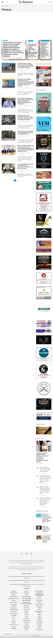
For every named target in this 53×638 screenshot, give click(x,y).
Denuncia (11, 5)
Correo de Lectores (45, 40)
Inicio (3, 5)
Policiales (39, 607)
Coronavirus (13, 611)
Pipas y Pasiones (39, 603)
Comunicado (13, 607)
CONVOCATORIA (14, 609)
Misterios (39, 598)
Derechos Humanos (13, 624)
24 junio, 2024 (20, 137)
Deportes (13, 621)
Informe (26, 618)
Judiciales (26, 625)
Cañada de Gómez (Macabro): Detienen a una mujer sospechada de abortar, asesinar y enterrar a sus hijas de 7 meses (45, 490)
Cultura (13, 617)
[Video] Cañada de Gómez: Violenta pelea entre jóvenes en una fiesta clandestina (45, 469)
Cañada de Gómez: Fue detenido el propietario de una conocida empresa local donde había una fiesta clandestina (45, 501)
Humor (26, 616)
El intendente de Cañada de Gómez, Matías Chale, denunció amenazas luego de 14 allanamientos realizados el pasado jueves (26, 101)
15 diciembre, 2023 (21, 171)
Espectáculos (26, 609)
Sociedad (39, 623)
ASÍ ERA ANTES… (14, 596)
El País (26, 594)
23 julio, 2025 (20, 89)
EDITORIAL (13, 628)
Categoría (6, 5)
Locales (26, 629)
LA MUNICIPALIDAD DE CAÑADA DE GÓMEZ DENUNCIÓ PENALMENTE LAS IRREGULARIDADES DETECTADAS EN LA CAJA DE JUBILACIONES (33, 49)
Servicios (39, 620)
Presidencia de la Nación (39, 612)
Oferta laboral (39, 600)
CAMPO (13, 600)
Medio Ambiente (39, 591)
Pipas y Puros (39, 605)
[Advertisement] (26, 24)
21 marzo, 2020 (46, 523)
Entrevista (26, 607)
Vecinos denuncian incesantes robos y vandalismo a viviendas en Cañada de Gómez (25, 133)
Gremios (27, 612)
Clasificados (13, 606)
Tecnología (39, 625)
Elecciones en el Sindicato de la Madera (26, 603)
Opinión (39, 602)
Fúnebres (26, 610)
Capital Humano (13, 602)
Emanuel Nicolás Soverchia (24, 69)
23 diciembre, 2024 (21, 107)
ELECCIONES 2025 (26, 600)
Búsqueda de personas (13, 598)
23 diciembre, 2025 (21, 70)
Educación (26, 591)
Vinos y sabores (39, 629)
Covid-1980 (13, 615)
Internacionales (26, 620)
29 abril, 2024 (20, 154)
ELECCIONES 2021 (26, 596)
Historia (26, 614)
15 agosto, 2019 (46, 533)
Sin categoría (39, 621)
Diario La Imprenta (8, 634)
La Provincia (26, 627)
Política (39, 609)
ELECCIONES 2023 (26, 598)
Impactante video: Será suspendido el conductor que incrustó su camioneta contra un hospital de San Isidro (25, 117)
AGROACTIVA (13, 592)
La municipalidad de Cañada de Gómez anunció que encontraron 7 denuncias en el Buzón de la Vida (25, 166)
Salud (39, 616)
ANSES (13, 594)
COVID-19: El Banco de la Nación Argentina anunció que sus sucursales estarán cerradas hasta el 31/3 (46, 518)
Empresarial (26, 605)
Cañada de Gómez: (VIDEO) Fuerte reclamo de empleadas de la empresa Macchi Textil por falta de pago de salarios (26, 65)
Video (39, 627)
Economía (13, 626)
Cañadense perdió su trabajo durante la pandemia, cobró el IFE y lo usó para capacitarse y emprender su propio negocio (42, 457)
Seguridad (39, 618)
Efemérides (26, 592)
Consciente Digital (35, 635)
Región (39, 614)
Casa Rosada (14, 604)
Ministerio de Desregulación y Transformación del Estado (39, 594)
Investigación (26, 622)
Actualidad (13, 591)
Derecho (14, 622)
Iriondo (26, 624)
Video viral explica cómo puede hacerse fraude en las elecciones (46, 529)
